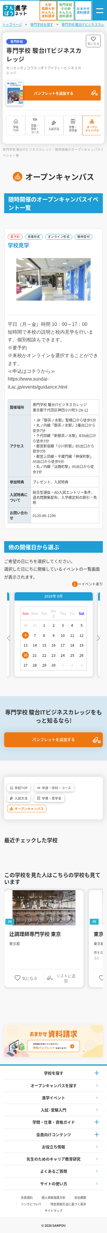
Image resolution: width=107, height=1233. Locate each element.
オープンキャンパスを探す (54, 1085)
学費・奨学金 (73, 128)
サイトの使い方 (53, 1183)
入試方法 (53, 129)
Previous (9, 637)
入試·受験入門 (53, 1110)
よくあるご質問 (53, 1171)
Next (98, 637)
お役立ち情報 (53, 1146)
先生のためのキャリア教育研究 (53, 1159)
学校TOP (16, 128)
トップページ (12, 24)
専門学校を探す (41, 24)
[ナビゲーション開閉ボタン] (99, 11)
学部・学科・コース (35, 129)
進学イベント (53, 1097)
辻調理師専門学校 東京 (35, 933)
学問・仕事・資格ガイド (53, 1122)
